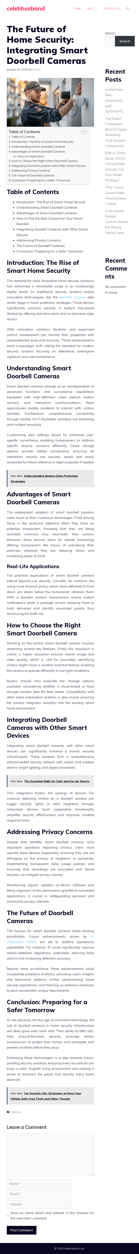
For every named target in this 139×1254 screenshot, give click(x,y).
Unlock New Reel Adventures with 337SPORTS (114, 100)
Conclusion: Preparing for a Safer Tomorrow (40, 180)
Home (77, 8)
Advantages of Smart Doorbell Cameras (38, 151)
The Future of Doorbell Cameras (32, 175)
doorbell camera (72, 297)
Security (16, 1112)
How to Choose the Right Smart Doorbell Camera (44, 161)
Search (110, 33)
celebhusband (26, 8)
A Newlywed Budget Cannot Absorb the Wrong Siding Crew (116, 222)
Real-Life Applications (31, 156)
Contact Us (112, 8)
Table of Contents (23, 137)
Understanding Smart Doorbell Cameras (38, 146)
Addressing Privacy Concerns (30, 170)
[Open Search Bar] (127, 8)
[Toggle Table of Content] (82, 131)
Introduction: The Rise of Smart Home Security (42, 141)
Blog (90, 8)
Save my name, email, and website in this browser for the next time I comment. (52, 1215)
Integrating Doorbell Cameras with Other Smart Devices (48, 165)
